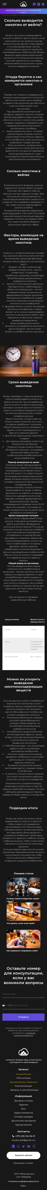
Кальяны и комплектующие (24, 1090)
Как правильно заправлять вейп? (22, 951)
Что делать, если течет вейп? (21, 923)
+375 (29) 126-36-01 (25, 1136)
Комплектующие (23, 1086)
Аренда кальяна (23, 1125)
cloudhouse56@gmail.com (23, 1140)
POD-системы (24, 1078)
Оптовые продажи (23, 1117)
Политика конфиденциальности (23, 1181)
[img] (23, 1052)
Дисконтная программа (23, 1121)
